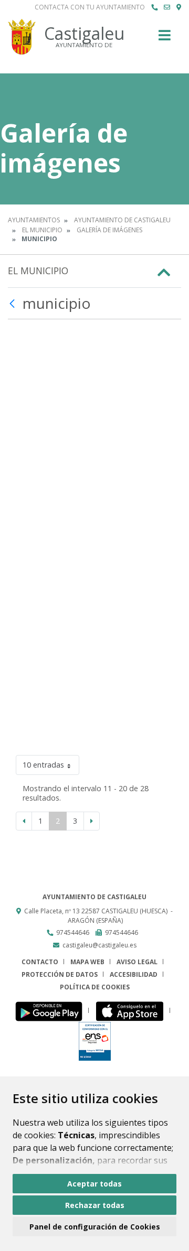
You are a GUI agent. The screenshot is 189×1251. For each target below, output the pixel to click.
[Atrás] (13, 303)
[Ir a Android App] (52, 1010)
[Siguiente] (91, 821)
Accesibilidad (134, 974)
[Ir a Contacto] (167, 7)
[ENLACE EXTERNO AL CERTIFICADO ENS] (95, 1040)
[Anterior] (24, 821)
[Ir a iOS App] (132, 1010)
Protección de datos (60, 974)
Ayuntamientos (34, 219)
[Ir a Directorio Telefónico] (154, 7)
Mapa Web (87, 961)
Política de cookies (95, 987)
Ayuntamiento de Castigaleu (122, 219)
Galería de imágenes (109, 229)
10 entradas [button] (43, 765)
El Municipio (42, 229)
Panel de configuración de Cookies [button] (94, 1227)
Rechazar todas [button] (94, 1205)
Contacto (40, 961)
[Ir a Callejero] (178, 7)
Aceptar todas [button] (94, 1184)
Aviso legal (137, 961)
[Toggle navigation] (164, 38)
